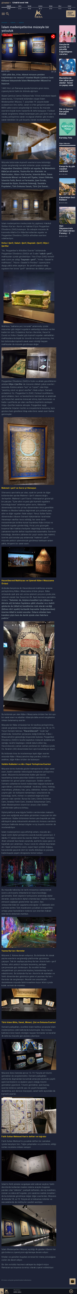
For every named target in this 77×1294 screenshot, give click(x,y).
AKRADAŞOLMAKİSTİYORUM (70, 13)
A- (55, 72)
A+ (52, 72)
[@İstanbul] (6, 2)
